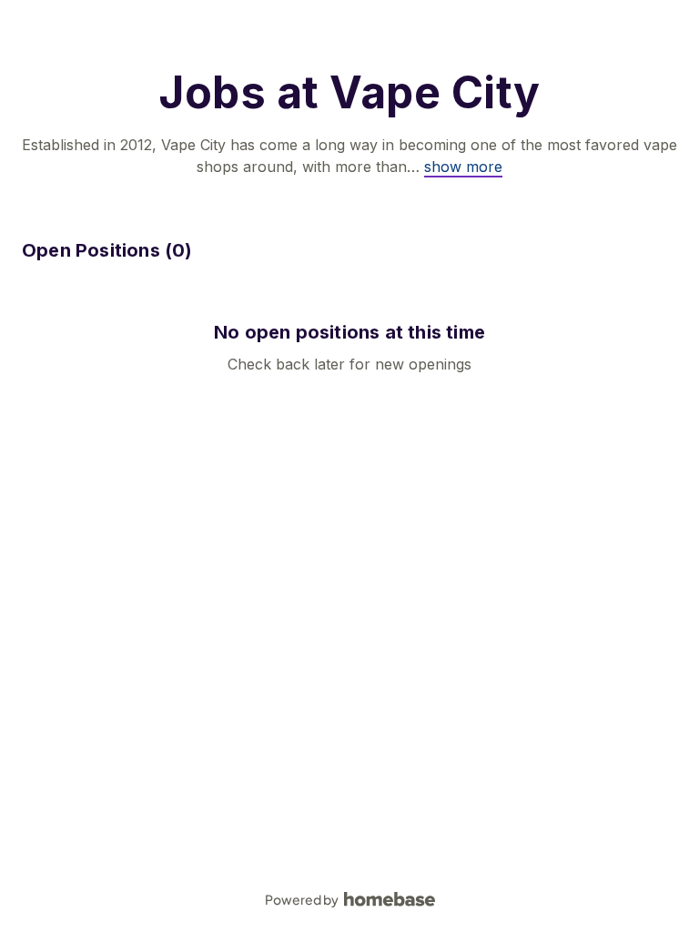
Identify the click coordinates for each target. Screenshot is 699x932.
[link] (463, 166)
